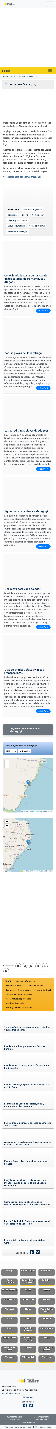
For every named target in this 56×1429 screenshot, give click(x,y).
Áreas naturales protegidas (18, 999)
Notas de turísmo (37, 226)
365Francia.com (28, 1422)
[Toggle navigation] (50, 4)
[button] (28, 782)
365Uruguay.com (41, 1417)
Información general (32, 209)
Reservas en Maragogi (17, 231)
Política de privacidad (42, 1427)
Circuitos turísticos (16, 226)
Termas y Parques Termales (19, 994)
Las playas (10, 990)
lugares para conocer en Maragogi (24, 177)
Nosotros (28, 1397)
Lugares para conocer (17, 220)
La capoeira (25, 990)
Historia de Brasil (43, 990)
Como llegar (37, 215)
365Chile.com (41, 1420)
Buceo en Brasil (36, 985)
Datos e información (25, 981)
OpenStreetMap (37, 811)
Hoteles (12, 751)
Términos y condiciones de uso (18, 1427)
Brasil (13, 76)
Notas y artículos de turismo (19, 1007)
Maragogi (6, 70)
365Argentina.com (14, 1417)
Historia (24, 215)
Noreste (22, 76)
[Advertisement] (28, 37)
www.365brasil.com (11, 1393)
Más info (42, 310)
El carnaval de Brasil (15, 985)
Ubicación (12, 215)
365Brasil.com (15, 1420)
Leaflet (26, 811)
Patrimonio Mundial (15, 1003)
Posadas (26, 751)
